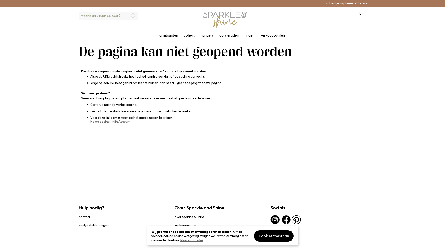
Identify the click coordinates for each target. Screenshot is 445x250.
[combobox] (108, 16)
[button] (361, 14)
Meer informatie (191, 240)
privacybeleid (87, 244)
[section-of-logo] (225, 20)
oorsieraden (229, 35)
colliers (189, 35)
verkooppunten (272, 35)
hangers (207, 35)
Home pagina (100, 121)
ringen (249, 35)
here (352, 3)
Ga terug (96, 105)
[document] (222, 236)
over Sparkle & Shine (190, 217)
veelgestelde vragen (94, 225)
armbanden (168, 35)
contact (84, 217)
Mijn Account (121, 121)
